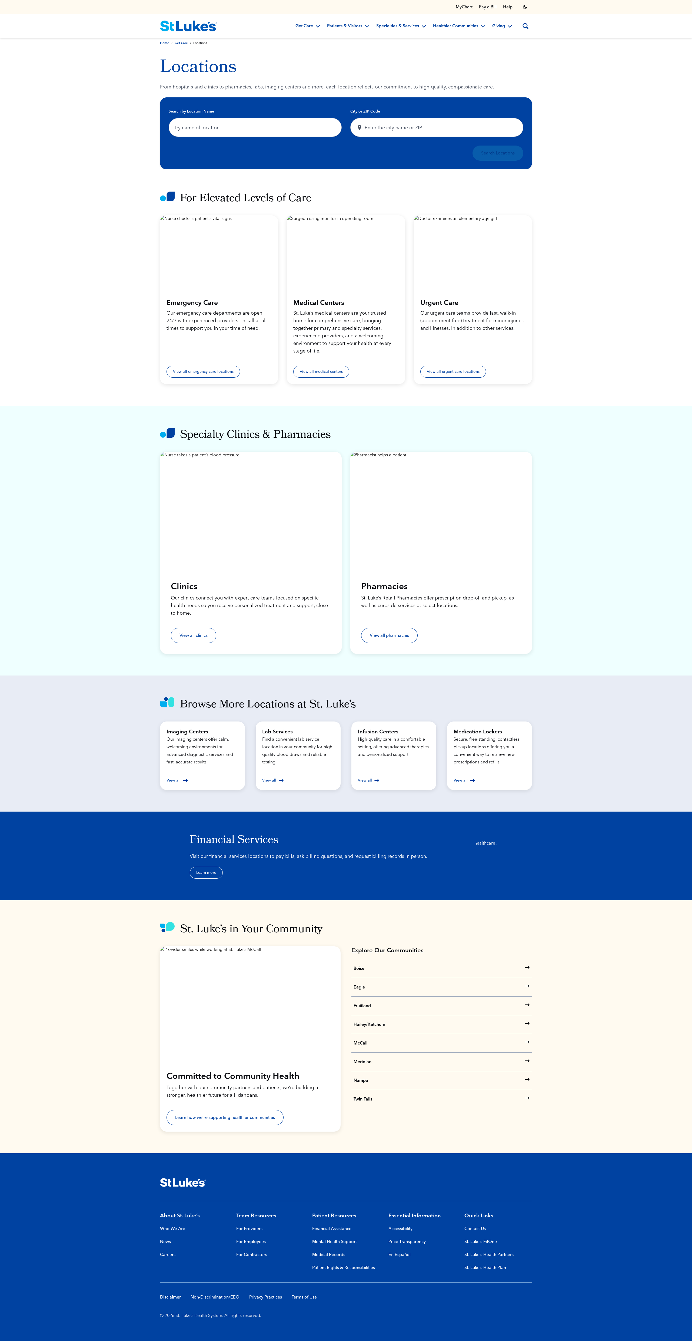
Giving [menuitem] (498, 26)
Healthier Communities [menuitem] (455, 26)
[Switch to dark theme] (525, 7)
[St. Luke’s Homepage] (183, 1182)
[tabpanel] (346, 133)
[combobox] (255, 127)
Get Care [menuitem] (304, 26)
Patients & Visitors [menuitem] (344, 26)
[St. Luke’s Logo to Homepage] (188, 26)
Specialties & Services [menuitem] (397, 26)
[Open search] (525, 25)
